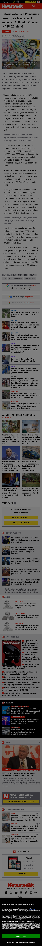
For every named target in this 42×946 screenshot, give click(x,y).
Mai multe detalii (32, 909)
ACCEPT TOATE (21, 936)
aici (9, 916)
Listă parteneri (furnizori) (7, 930)
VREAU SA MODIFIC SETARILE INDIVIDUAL (21, 942)
